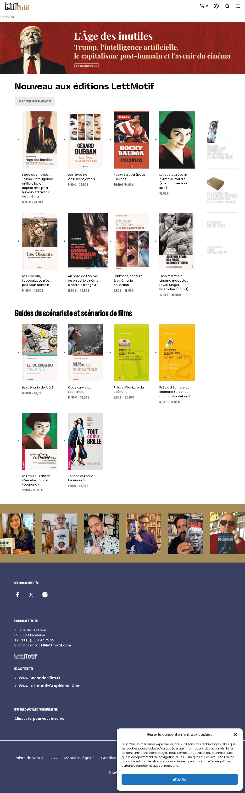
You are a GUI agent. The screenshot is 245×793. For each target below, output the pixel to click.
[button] (235, 734)
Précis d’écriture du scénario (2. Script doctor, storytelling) (174, 391)
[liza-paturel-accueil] (17, 534)
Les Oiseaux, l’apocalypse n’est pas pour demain (36, 280)
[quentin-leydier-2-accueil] (143, 534)
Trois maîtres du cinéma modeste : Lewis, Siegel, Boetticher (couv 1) (173, 282)
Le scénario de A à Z (37, 387)
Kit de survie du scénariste (79, 389)
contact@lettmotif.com (49, 645)
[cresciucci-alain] (227, 533)
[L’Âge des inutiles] (122, 48)
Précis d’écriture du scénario (129, 389)
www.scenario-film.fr (39, 677)
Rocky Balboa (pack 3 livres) (129, 176)
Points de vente (29, 757)
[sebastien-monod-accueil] (101, 534)
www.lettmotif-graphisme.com (50, 685)
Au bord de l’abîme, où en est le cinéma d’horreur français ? (83, 280)
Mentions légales (79, 757)
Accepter (179, 779)
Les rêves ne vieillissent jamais (81, 176)
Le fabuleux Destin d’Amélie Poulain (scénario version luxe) (173, 181)
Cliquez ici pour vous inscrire (39, 718)
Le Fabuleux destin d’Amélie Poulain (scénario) (36, 480)
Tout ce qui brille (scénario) (80, 478)
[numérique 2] (222, 250)
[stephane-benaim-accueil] (185, 534)
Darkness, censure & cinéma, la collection (128, 280)
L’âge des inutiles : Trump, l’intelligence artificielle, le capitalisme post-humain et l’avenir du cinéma (37, 185)
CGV (54, 757)
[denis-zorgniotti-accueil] (59, 534)
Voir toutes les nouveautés (35, 101)
